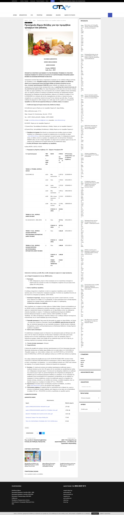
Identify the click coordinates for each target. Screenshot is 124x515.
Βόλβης (26, 427)
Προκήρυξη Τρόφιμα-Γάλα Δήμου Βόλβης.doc (37, 417)
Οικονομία (49, 15)
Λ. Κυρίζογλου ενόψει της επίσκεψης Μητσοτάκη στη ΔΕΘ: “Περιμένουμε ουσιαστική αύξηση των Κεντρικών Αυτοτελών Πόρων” (92, 184)
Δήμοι (26, 22)
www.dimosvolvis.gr (60, 120)
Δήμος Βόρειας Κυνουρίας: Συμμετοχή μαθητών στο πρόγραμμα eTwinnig (48, 465)
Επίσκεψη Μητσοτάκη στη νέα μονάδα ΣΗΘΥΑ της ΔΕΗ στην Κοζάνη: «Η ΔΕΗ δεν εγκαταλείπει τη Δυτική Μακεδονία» (92, 56)
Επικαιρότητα (23, 15)
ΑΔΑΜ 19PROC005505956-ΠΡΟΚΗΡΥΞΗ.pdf (38, 406)
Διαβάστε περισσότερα (105, 513)
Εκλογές (58, 15)
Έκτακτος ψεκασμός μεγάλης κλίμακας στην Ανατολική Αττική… (73, 1)
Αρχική (15, 15)
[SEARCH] (97, 386)
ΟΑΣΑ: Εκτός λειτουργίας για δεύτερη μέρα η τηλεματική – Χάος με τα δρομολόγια (91, 127)
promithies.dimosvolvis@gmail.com (38, 120)
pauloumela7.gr (67, 495)
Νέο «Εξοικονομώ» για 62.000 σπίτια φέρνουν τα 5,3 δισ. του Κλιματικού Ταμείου (91, 321)
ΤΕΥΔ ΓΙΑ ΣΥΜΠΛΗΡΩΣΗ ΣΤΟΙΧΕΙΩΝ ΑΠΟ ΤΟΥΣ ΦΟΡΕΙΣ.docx (42, 421)
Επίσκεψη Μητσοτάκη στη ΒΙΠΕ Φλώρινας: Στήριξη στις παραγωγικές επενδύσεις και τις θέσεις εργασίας (92, 287)
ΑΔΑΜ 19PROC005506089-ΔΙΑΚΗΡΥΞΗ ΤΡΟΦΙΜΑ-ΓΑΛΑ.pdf (41, 410)
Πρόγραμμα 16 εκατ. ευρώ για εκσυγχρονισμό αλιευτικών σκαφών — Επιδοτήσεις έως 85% (92, 222)
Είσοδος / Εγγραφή (24, 1)
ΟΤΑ (32, 15)
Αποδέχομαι (95, 513)
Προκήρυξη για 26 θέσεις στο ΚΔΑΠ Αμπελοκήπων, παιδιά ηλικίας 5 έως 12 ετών (32, 465)
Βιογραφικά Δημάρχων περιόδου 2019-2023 (22, 494)
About (47, 1)
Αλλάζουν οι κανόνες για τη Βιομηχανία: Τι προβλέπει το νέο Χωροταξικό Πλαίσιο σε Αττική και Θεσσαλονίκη (92, 252)
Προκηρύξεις (30, 22)
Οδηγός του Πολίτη (69, 15)
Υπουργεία (39, 15)
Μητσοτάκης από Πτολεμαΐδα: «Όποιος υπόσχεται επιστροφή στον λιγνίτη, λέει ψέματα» (91, 26)
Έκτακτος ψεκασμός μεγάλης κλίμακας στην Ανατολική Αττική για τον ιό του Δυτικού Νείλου (92, 96)
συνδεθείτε (40, 474)
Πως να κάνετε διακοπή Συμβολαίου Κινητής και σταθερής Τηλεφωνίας (35, 441)
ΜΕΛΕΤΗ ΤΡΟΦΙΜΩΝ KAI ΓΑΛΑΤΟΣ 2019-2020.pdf (39, 413)
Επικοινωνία (32, 1)
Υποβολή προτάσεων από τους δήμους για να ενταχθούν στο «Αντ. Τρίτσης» (67, 465)
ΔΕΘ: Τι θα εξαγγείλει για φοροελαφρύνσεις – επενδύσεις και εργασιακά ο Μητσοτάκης (65, 442)
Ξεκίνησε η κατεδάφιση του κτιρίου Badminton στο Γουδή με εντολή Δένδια (92, 155)
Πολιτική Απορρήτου (40, 1)
